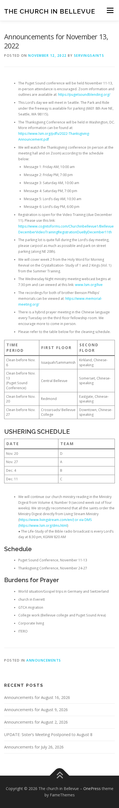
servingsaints (89, 55)
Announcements (43, 660)
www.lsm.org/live (89, 284)
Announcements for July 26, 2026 (34, 747)
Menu (109, 10)
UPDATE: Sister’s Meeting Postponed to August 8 (48, 734)
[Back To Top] (59, 775)
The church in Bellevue (49, 11)
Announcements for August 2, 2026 (36, 722)
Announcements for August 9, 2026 (36, 709)
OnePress (92, 788)
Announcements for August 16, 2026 (37, 697)
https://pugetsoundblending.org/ (84, 94)
